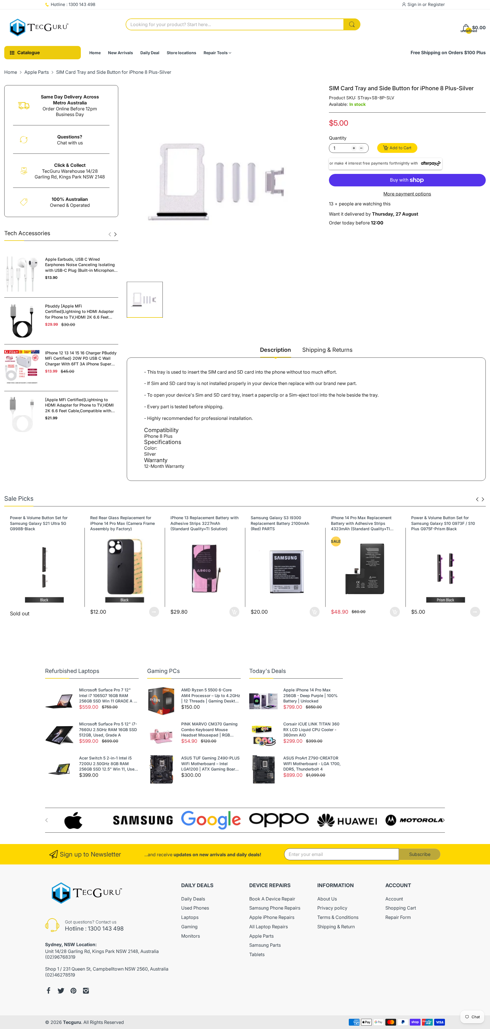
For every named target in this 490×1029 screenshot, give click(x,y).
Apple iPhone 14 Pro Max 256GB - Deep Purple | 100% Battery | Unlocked (310, 695)
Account (394, 899)
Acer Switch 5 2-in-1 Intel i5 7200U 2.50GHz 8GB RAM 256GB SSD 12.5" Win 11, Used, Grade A (108, 764)
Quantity (338, 138)
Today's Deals (267, 671)
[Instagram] (86, 990)
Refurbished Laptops (72, 671)
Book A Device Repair (272, 899)
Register (436, 4)
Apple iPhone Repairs (271, 917)
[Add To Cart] (154, 612)
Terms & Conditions (337, 917)
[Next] (110, 234)
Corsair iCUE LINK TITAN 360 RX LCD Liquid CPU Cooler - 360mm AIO (311, 729)
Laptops (189, 917)
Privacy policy (332, 908)
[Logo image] (75, 820)
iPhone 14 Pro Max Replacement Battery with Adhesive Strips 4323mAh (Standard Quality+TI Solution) (281, 523)
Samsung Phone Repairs (274, 908)
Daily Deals (193, 899)
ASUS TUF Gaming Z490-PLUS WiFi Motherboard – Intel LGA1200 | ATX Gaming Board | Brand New (210, 764)
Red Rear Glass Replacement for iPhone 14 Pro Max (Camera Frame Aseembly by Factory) (42, 523)
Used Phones (195, 908)
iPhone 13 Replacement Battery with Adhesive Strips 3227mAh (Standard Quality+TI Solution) (124, 523)
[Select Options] (74, 612)
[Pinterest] (73, 990)
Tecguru (72, 1022)
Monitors (190, 936)
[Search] (351, 24)
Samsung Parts (265, 945)
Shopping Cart (400, 908)
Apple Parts (261, 936)
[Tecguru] (39, 27)
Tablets (257, 954)
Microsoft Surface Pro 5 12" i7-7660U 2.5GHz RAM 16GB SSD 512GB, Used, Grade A (108, 729)
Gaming (189, 926)
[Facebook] (48, 990)
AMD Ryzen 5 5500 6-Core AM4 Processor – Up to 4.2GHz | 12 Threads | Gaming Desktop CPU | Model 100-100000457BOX (210, 695)
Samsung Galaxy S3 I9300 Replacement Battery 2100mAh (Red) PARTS (199, 523)
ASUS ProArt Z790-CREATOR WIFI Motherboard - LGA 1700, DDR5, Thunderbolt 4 (312, 763)
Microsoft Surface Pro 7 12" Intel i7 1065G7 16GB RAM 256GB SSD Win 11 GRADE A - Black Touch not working (107, 695)
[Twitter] (61, 990)
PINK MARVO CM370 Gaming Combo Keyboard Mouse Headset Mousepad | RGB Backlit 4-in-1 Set (209, 729)
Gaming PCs (163, 671)
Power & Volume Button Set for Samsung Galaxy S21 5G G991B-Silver (441, 523)
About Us (327, 899)
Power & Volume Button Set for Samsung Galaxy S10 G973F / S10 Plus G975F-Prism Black (363, 523)
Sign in (415, 4)
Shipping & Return (336, 926)
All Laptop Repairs (268, 926)
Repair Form (398, 917)
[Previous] (115, 234)
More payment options (407, 194)
